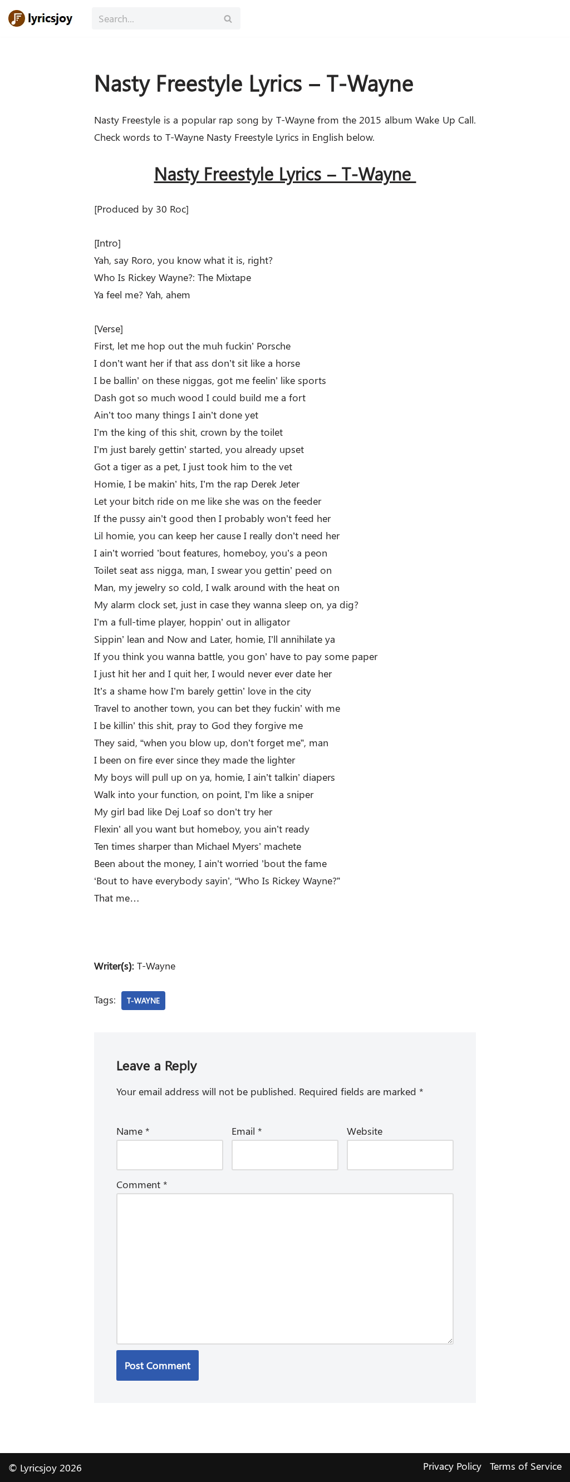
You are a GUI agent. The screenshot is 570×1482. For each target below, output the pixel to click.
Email (247, 1131)
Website (364, 1131)
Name (133, 1131)
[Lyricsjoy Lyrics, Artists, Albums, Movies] (41, 18)
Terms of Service (526, 1466)
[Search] (227, 18)
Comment (142, 1184)
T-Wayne (143, 1000)
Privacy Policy (452, 1466)
